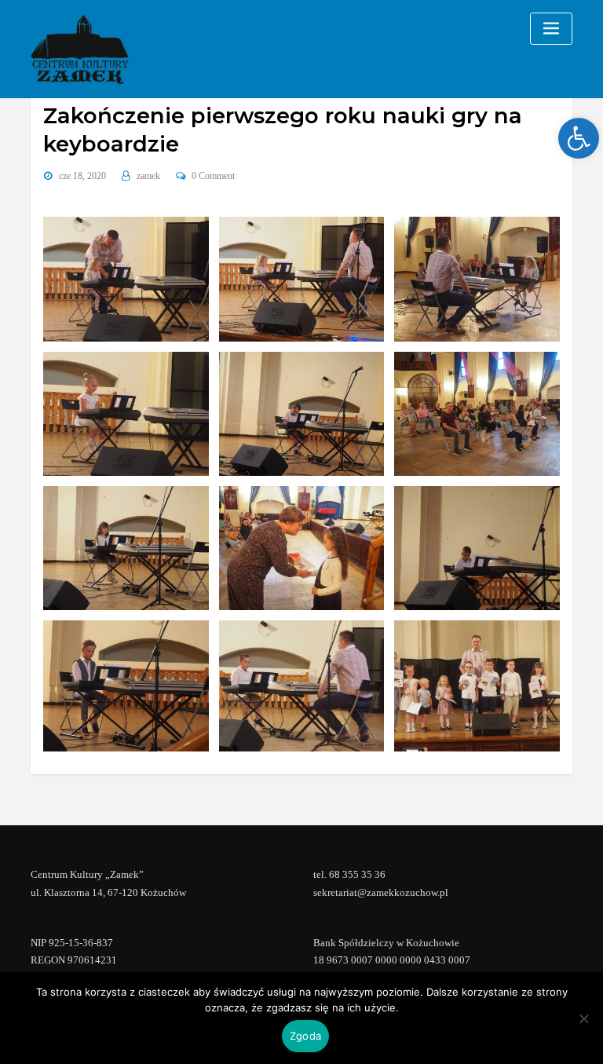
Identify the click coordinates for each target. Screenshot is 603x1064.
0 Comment (213, 175)
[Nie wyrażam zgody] (583, 1018)
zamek (148, 175)
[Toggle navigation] (551, 29)
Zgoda (305, 1035)
